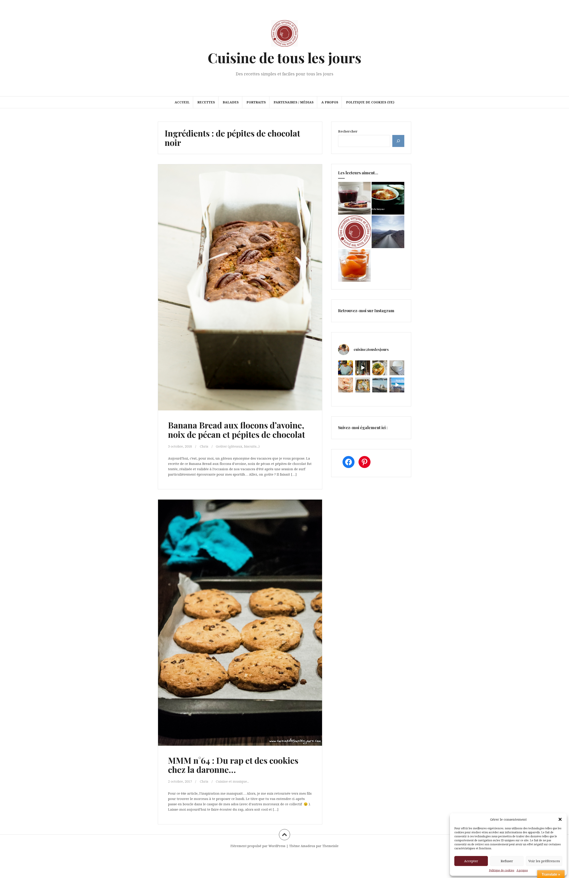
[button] (560, 819)
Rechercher (348, 131)
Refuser (507, 861)
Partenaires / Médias (294, 102)
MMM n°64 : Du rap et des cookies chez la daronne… (233, 765)
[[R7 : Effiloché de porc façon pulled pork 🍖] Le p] (345, 385)
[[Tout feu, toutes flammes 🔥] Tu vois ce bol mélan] (396, 367)
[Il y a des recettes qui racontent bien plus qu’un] (379, 367)
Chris (204, 446)
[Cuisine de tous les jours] (284, 34)
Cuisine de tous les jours (284, 57)
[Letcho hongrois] (388, 198)
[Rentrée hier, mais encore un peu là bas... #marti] (396, 385)
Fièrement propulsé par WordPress (257, 846)
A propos (522, 870)
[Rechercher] (398, 141)
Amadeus (308, 846)
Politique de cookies (501, 870)
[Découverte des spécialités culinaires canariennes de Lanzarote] (388, 231)
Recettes (206, 102)
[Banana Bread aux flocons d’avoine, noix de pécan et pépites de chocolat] (239, 278)
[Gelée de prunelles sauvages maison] (354, 198)
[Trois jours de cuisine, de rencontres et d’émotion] (345, 367)
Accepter (471, 861)
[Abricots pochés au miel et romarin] (354, 265)
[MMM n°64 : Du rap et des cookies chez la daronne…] (239, 613)
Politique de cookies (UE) (370, 102)
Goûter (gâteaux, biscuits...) (238, 446)
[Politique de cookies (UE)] (354, 231)
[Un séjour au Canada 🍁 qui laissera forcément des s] (362, 367)
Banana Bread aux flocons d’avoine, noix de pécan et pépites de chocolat (236, 429)
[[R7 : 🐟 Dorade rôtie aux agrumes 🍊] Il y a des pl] (362, 385)
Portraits (256, 102)
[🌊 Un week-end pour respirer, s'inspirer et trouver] (379, 385)
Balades (231, 102)
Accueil (182, 102)
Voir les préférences (544, 861)
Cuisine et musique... (232, 781)
